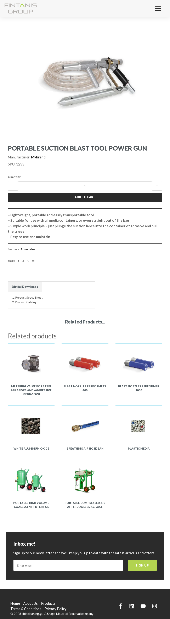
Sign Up (142, 565)
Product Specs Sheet (29, 297)
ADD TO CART (85, 197)
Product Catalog (25, 302)
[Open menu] (161, 8)
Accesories (28, 249)
